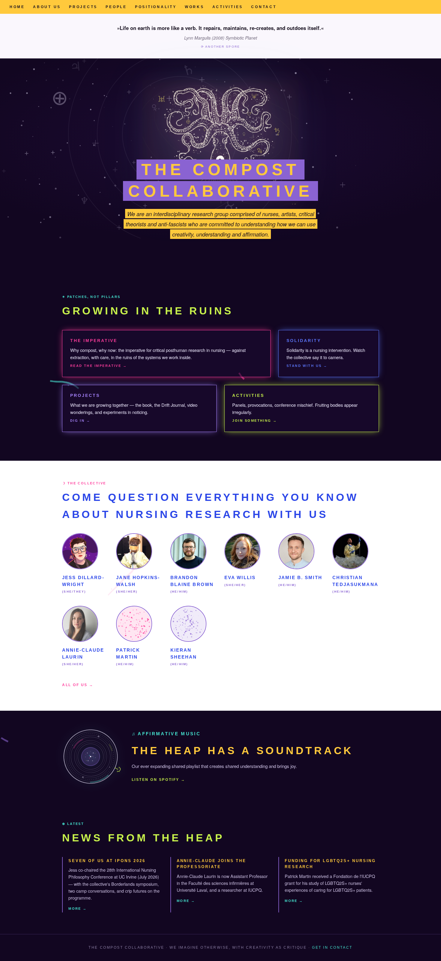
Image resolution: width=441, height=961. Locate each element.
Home (17, 7)
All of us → (78, 685)
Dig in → (80, 420)
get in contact (332, 947)
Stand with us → (307, 365)
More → (77, 908)
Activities (227, 7)
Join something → (254, 420)
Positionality (156, 7)
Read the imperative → (98, 365)
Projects (83, 7)
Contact (263, 7)
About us (47, 7)
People (116, 7)
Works (194, 7)
